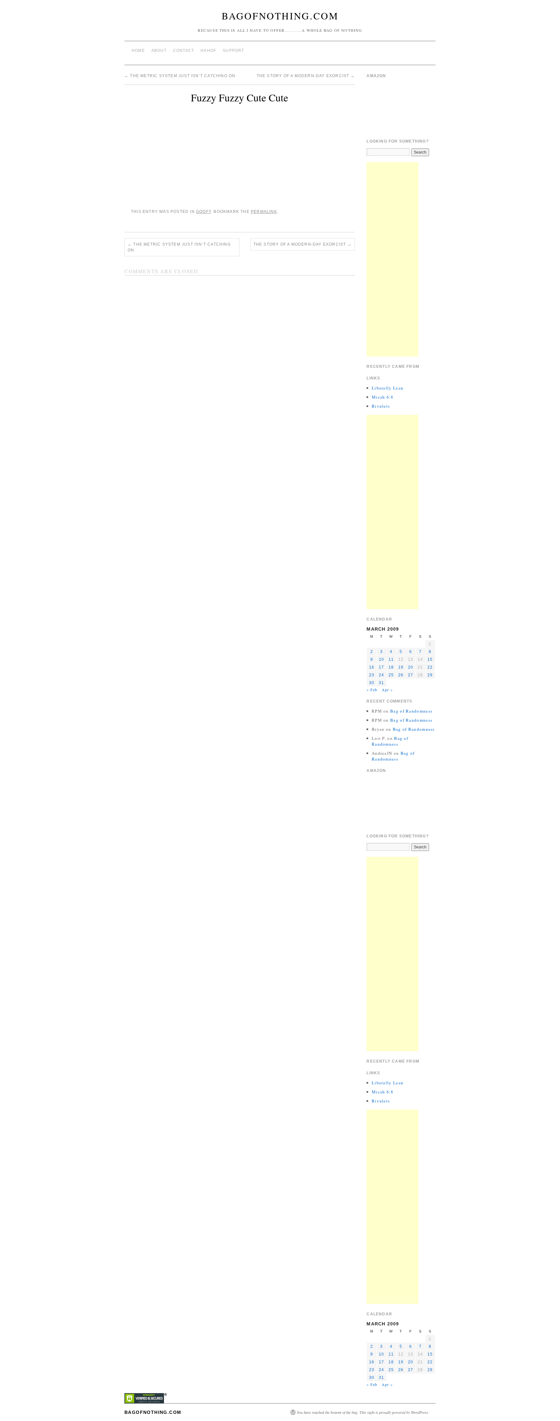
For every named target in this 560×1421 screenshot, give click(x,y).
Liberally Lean (387, 388)
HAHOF (208, 50)
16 (371, 667)
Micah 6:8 (383, 397)
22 (430, 667)
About (159, 50)
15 (430, 659)
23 (371, 675)
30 (371, 683)
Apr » (387, 689)
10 (381, 659)
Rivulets (381, 406)
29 (430, 675)
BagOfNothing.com (280, 15)
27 (410, 675)
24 (381, 675)
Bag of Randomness (411, 711)
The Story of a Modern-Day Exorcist (306, 76)
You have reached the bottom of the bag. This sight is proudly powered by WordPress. (363, 1412)
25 (391, 675)
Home (138, 50)
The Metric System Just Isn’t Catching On (179, 76)
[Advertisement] (392, 259)
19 (400, 667)
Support (233, 50)
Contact (183, 50)
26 (400, 675)
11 (391, 659)
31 (381, 683)
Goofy (203, 211)
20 (410, 667)
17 (381, 667)
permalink (264, 211)
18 (391, 667)
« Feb (372, 689)
